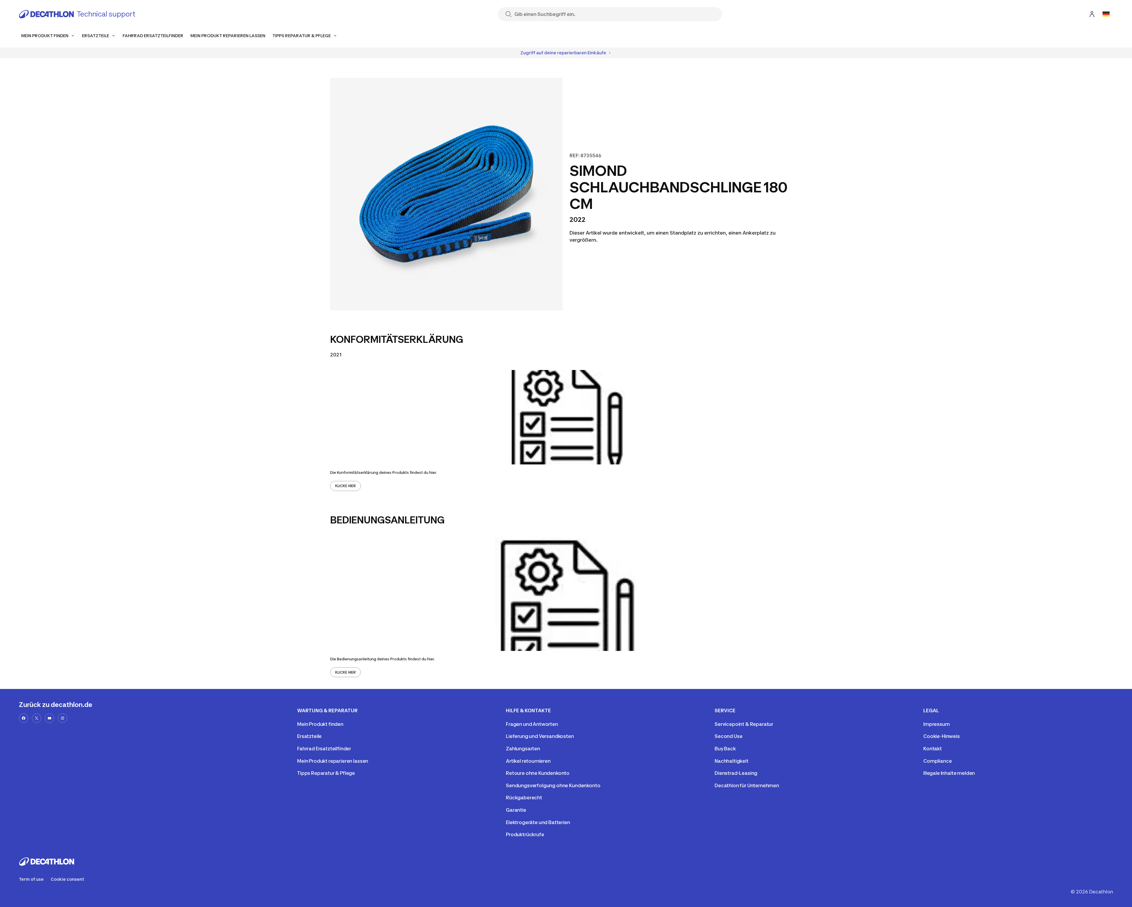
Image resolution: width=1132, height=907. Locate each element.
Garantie (516, 810)
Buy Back (725, 749)
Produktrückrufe (525, 834)
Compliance (937, 761)
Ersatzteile (309, 736)
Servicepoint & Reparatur (744, 724)
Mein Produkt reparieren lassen (332, 761)
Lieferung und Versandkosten (540, 736)
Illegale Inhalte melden (949, 773)
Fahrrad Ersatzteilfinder (324, 749)
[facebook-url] (23, 718)
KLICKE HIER (345, 486)
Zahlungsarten (523, 749)
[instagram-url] (62, 718)
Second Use (728, 736)
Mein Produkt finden (320, 724)
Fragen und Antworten (532, 724)
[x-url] (36, 718)
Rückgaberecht (524, 797)
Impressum (936, 724)
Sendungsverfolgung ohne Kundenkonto (553, 785)
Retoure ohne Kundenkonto (538, 773)
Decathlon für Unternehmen (747, 785)
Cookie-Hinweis (941, 736)
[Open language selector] (1106, 14)
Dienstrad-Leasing (736, 773)
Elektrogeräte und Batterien (538, 822)
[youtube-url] (49, 718)
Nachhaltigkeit (731, 761)
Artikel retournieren (528, 761)
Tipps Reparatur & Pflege (326, 773)
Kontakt (932, 749)
